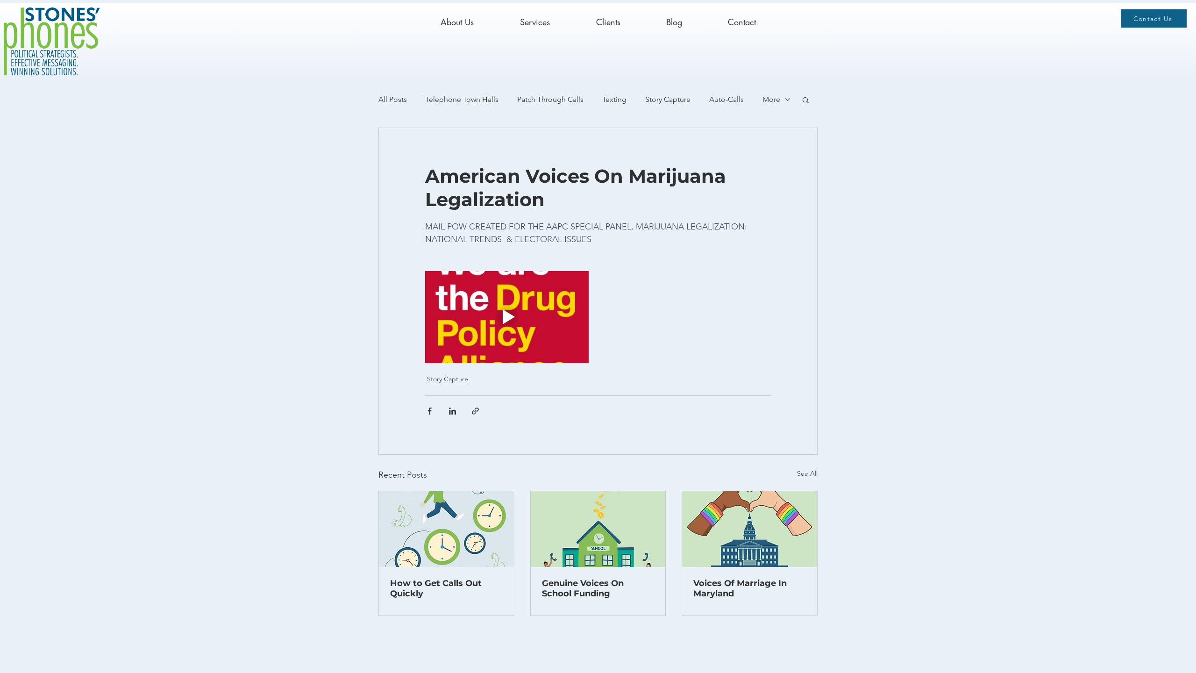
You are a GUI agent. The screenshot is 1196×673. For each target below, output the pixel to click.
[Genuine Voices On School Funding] (598, 529)
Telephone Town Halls (462, 99)
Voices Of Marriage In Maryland (740, 588)
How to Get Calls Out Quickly (436, 588)
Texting (614, 99)
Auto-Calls (726, 99)
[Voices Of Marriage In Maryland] (749, 529)
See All (807, 473)
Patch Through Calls (550, 99)
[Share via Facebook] (429, 411)
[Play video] (507, 317)
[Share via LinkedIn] (452, 411)
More (771, 99)
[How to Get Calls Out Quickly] (446, 529)
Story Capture (668, 99)
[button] (805, 99)
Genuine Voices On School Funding (583, 588)
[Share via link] (475, 411)
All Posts (392, 99)
